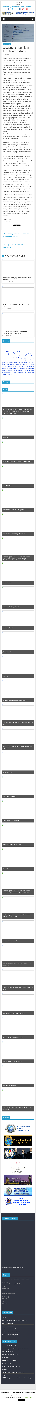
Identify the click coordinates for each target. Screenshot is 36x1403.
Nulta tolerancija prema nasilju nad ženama (16, 279)
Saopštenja (7, 44)
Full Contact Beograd (8, 1352)
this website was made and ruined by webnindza (12, 1267)
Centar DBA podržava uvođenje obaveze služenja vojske (14, 332)
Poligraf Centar (6, 1375)
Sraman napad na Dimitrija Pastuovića (13, 534)
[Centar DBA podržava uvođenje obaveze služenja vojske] (18, 314)
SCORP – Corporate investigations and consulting (16, 1378)
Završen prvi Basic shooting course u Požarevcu (16, 245)
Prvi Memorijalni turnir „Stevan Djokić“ (13, 1013)
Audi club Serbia (6, 1363)
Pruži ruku (5, 869)
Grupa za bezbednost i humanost (11, 1346)
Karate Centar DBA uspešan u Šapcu (13, 1037)
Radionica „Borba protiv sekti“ (11, 607)
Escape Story (5, 1357)
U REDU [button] (21, 1400)
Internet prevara (7, 583)
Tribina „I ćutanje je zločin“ (10, 941)
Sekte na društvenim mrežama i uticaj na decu (16, 461)
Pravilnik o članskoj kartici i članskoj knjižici (14, 1320)
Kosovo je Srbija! (7, 628)
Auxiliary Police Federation (9, 1360)
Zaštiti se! (5, 437)
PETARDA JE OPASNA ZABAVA (11, 844)
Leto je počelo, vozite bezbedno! (12, 1061)
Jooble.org (5, 1369)
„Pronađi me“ (6, 652)
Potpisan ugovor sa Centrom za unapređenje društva (15, 235)
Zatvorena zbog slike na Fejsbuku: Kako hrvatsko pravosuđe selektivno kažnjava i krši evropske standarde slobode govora (17, 411)
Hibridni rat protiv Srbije (9, 1085)
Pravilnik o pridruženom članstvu (11, 1332)
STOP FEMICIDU (7, 485)
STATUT (4, 1317)
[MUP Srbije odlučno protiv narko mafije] (18, 287)
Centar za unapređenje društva (11, 1366)
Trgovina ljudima (7, 772)
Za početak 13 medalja (9, 796)
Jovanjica (5, 676)
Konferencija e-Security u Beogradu (13, 510)
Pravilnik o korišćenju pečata (10, 1335)
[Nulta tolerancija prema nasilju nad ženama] (18, 260)
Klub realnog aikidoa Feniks (10, 1354)
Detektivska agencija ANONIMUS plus (13, 1372)
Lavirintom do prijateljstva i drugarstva (13, 700)
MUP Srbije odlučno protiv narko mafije (15, 305)
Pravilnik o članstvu (7, 1323)
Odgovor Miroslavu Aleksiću (10, 820)
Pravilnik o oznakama (8, 1326)
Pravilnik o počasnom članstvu (11, 1329)
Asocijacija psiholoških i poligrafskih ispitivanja (15, 1349)
